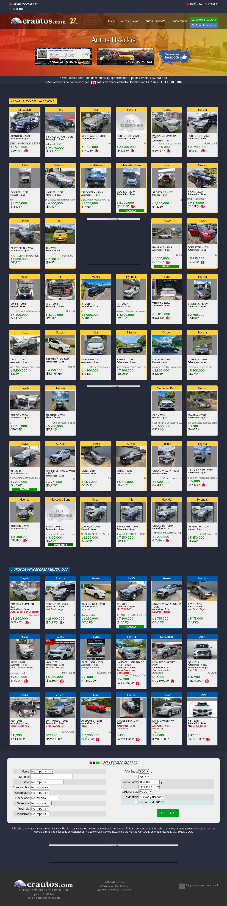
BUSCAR (167, 813)
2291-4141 (17, 9)
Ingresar (213, 3)
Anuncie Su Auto (205, 19)
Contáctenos (179, 21)
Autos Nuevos (130, 21)
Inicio (111, 21)
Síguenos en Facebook (202, 885)
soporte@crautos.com (25, 3)
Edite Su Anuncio (205, 25)
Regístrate (196, 3)
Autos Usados (154, 21)
